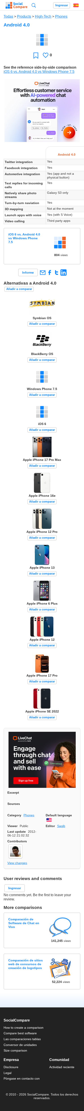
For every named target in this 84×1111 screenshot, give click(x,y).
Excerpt (13, 792)
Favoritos (36, 55)
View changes (17, 863)
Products (24, 16)
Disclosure (11, 1067)
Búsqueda (34, 5)
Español (76, 5)
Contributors (17, 841)
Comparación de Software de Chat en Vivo (23, 923)
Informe (28, 272)
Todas (8, 16)
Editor (50, 826)
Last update (16, 831)
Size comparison (15, 1050)
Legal (7, 1073)
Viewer (12, 826)
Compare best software (20, 1033)
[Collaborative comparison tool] (16, 5)
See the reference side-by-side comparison (40, 67)
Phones (61, 16)
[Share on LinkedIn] (63, 272)
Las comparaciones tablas (22, 1039)
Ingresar (61, 5)
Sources (13, 804)
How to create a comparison (23, 1027)
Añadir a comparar (19, 289)
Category (14, 815)
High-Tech (43, 16)
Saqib (61, 826)
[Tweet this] (57, 272)
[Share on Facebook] (50, 272)
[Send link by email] (42, 272)
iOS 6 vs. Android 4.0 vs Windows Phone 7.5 (39, 72)
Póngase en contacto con (22, 1078)
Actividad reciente (61, 1067)
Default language (59, 815)
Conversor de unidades (20, 1045)
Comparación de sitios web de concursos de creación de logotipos (25, 964)
